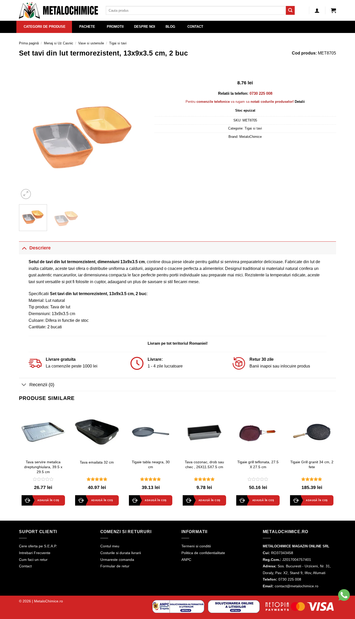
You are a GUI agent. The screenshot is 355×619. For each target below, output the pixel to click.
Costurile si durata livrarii (120, 553)
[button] (333, 10)
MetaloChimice (250, 137)
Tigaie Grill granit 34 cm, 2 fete (311, 464)
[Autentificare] (317, 10)
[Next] (137, 136)
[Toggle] (24, 247)
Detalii (300, 102)
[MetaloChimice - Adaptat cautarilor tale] (58, 10)
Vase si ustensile (91, 43)
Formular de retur (114, 566)
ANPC (186, 559)
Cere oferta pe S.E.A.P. (38, 546)
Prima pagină (29, 43)
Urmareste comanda (117, 559)
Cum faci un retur (33, 559)
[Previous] (28, 136)
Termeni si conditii (196, 546)
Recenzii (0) (41, 384)
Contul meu (109, 546)
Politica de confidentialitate (203, 553)
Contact (25, 566)
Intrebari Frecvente (34, 553)
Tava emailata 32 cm (97, 462)
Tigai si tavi (118, 43)
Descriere (40, 247)
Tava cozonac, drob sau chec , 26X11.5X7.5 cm (204, 464)
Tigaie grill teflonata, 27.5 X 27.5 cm (258, 464)
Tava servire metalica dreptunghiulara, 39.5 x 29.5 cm (43, 467)
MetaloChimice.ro (48, 601)
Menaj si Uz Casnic (58, 43)
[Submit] (290, 10)
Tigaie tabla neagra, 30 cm (151, 464)
